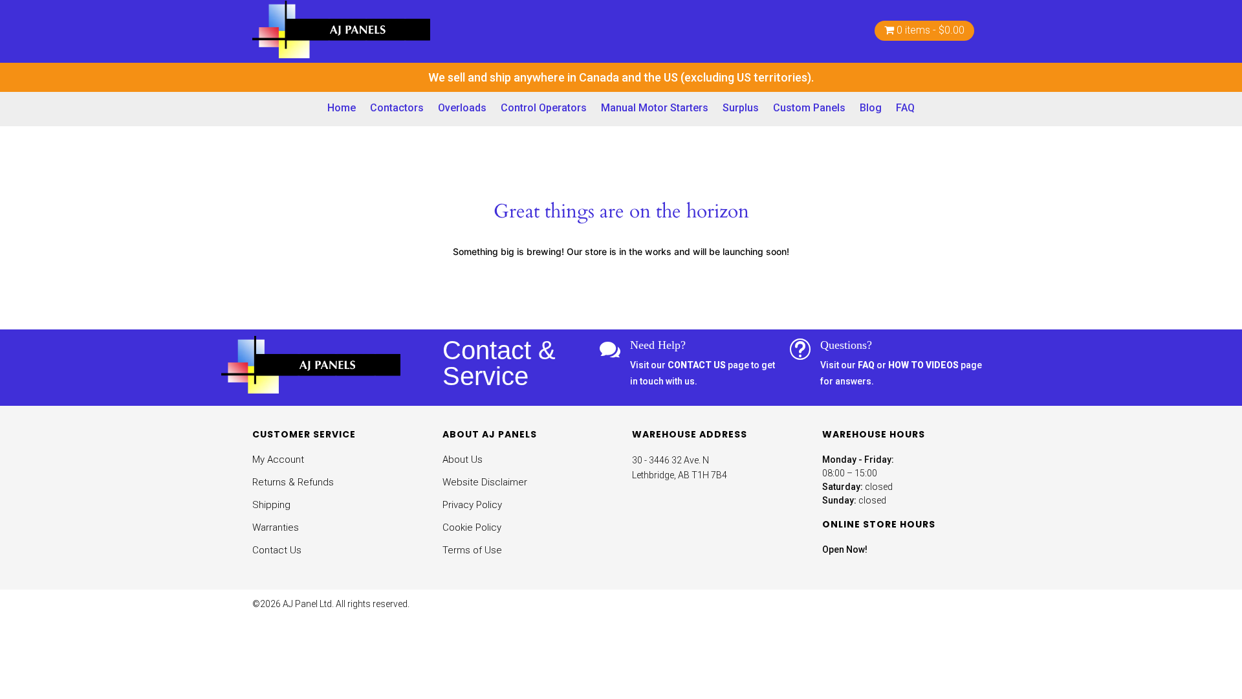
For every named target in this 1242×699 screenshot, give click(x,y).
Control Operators (544, 108)
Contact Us (276, 550)
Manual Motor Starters (654, 108)
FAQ (905, 108)
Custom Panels (809, 108)
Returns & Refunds (293, 482)
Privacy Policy (472, 505)
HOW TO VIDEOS (923, 365)
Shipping (271, 505)
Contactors (397, 108)
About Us (462, 459)
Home (341, 108)
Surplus (741, 108)
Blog (871, 108)
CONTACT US (697, 365)
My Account (278, 459)
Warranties (275, 527)
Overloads (462, 108)
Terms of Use (472, 550)
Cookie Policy (471, 527)
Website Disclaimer (484, 482)
